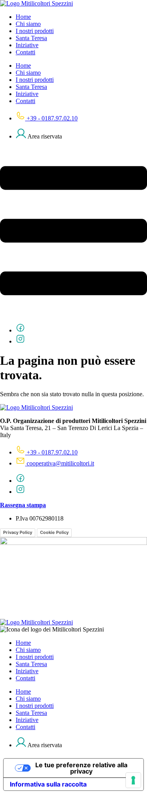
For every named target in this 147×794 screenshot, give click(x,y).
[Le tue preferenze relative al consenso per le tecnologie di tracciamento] (133, 780)
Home (23, 16)
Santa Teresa (31, 38)
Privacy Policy (17, 532)
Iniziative (27, 45)
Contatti (25, 52)
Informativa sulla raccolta (48, 784)
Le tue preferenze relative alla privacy (81, 768)
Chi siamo (28, 23)
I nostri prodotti (35, 31)
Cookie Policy (54, 532)
